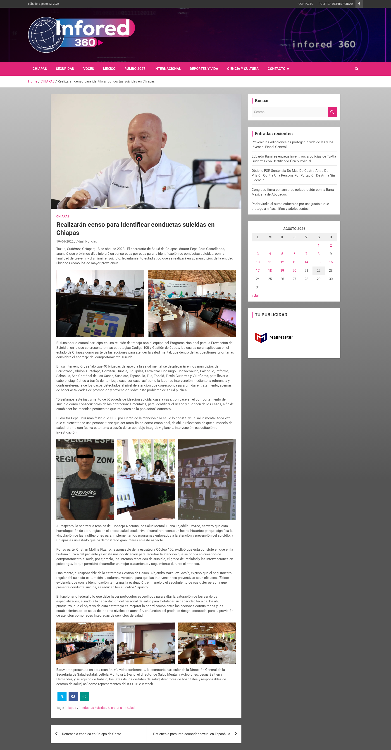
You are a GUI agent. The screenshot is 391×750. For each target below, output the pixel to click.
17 (258, 271)
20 (294, 271)
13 (294, 262)
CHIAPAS (40, 69)
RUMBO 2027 (134, 69)
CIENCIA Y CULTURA (243, 69)
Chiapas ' (70, 708)
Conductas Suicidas (92, 708)
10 (258, 262)
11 (270, 262)
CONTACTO (305, 3)
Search (332, 112)
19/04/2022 (65, 241)
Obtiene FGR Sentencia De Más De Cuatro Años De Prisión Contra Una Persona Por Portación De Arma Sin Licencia (293, 175)
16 (331, 262)
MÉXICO (109, 69)
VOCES (88, 69)
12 (282, 262)
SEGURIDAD (65, 69)
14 (306, 262)
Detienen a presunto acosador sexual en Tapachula (191, 734)
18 (270, 271)
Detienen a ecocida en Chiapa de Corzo (91, 734)
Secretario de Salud (121, 708)
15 (318, 262)
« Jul (255, 296)
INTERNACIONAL (168, 69)
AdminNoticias (86, 241)
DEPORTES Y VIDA (204, 69)
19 (282, 271)
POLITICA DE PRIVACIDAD (336, 3)
